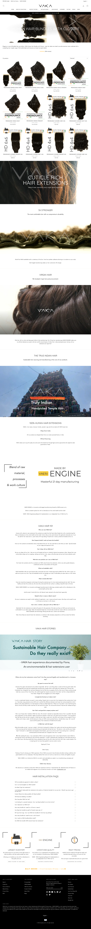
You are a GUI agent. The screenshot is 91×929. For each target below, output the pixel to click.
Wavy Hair (70, 898)
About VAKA (27, 891)
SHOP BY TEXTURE (33, 9)
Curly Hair (70, 895)
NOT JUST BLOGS (45, 9)
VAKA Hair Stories (14, 1)
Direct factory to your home (16, 861)
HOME (12, 9)
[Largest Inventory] (16, 840)
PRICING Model (6, 1)
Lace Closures (71, 886)
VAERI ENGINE (23, 1)
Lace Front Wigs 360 (72, 891)
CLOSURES (62, 9)
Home (45, 25)
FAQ (3, 893)
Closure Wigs (71, 893)
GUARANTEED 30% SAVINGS (75, 861)
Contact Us (5, 884)
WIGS (78, 9)
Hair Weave (70, 884)
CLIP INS (68, 9)
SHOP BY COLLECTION (21, 9)
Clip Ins (69, 882)
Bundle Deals (70, 889)
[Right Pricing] (74, 840)
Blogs (25, 893)
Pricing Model (27, 882)
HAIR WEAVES (55, 9)
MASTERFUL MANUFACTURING (45, 861)
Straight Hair (70, 900)
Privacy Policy (6, 891)
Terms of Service (6, 886)
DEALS (73, 9)
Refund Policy (5, 889)
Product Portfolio (28, 889)
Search (4, 882)
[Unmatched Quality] (45, 840)
